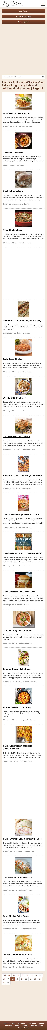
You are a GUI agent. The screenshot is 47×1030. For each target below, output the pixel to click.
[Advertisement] (23, 48)
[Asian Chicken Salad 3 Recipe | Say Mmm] (23, 218)
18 (13, 979)
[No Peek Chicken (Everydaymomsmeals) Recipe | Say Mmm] (23, 309)
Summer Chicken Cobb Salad (16, 669)
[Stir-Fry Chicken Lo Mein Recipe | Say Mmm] (23, 386)
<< (14, 975)
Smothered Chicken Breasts (16, 113)
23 (35, 979)
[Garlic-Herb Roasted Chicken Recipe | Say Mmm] (23, 425)
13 (31, 975)
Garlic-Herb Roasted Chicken (16, 437)
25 (4, 983)
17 (8, 979)
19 (17, 979)
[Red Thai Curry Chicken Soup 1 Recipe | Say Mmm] (23, 619)
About (6, 1023)
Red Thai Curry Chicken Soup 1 (17, 631)
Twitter (41, 1023)
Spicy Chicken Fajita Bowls (16, 916)
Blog (13, 1023)
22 (31, 979)
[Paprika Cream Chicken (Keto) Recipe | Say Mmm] (23, 696)
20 (22, 979)
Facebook (22, 1023)
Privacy (25, 1025)
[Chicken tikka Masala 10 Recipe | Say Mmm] (23, 140)
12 (27, 975)
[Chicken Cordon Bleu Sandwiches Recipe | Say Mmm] (23, 580)
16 (4, 979)
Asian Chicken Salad (12, 230)
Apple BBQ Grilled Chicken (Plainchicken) (22, 475)
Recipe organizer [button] (23, 22)
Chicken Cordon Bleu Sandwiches (19, 592)
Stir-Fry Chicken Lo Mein (14, 398)
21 (26, 979)
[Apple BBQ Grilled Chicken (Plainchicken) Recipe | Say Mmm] (23, 464)
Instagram (32, 1023)
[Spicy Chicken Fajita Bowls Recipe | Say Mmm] (23, 904)
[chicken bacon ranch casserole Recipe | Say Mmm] (23, 943)
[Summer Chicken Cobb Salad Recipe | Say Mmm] (23, 657)
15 (40, 975)
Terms (17, 1025)
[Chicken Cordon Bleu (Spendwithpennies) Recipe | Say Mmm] (23, 827)
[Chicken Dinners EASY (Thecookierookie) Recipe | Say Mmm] (23, 541)
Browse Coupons (24, 1028)
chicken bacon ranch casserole (17, 954)
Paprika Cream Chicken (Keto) (17, 707)
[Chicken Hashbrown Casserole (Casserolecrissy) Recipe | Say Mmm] (23, 734)
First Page (6, 975)
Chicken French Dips (13, 191)
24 (40, 979)
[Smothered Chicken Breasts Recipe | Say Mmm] (23, 102)
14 (36, 975)
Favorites (8, 1025)
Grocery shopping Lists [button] (23, 16)
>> (8, 983)
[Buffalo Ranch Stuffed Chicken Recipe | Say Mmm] (23, 865)
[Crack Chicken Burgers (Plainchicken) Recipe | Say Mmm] (23, 503)
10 (18, 975)
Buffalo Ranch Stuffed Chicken (17, 877)
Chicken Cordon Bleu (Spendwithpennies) (22, 839)
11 (23, 975)
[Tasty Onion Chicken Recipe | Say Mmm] (23, 347)
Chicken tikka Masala (13, 152)
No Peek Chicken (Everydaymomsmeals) (22, 320)
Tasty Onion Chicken (13, 359)
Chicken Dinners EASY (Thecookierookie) (22, 553)
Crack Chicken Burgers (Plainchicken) (21, 514)
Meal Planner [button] (23, 11)
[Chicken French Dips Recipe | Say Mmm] (23, 179)
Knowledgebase (37, 1025)
